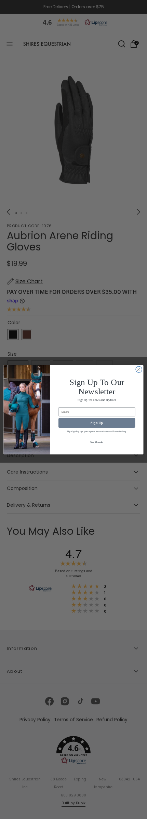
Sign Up (97, 423)
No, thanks (97, 441)
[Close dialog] (139, 369)
